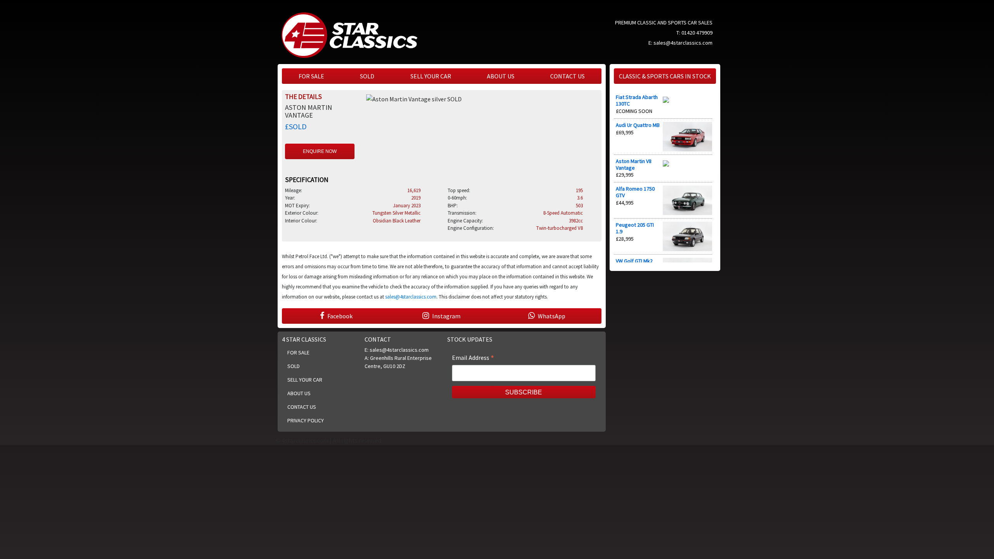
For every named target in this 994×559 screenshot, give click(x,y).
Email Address (473, 358)
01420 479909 (696, 32)
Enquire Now (320, 151)
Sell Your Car (430, 76)
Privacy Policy (305, 420)
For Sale (311, 76)
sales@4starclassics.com (682, 42)
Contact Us (567, 76)
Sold (367, 76)
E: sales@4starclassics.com (397, 349)
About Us (500, 76)
